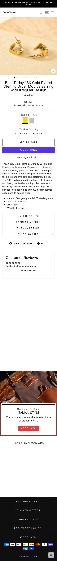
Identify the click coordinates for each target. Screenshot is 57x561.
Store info (28, 537)
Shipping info (28, 234)
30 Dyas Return (28, 228)
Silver (32, 120)
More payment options (28, 157)
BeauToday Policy (27, 528)
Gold (25, 120)
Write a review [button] (28, 270)
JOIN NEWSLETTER (28, 510)
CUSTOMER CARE (27, 501)
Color (28, 115)
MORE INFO (28, 428)
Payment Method (28, 222)
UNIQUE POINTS (28, 216)
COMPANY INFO (28, 519)
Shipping (17, 105)
